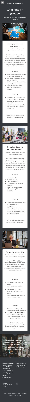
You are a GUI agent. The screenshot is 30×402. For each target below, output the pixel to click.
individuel (19, 261)
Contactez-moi (10, 115)
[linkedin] (17, 384)
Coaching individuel (21, 363)
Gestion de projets (21, 367)
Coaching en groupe (21, 365)
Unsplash (24, 393)
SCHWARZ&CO (17, 395)
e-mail (4, 386)
